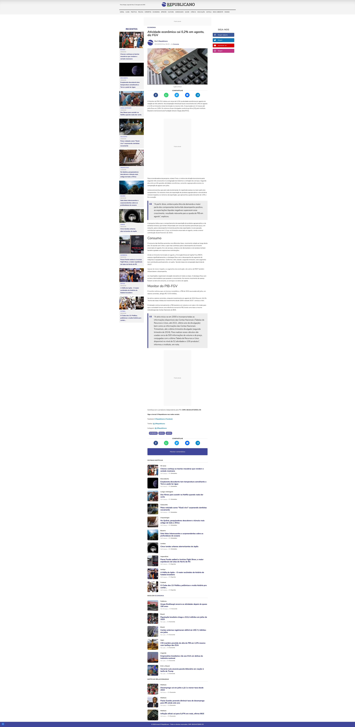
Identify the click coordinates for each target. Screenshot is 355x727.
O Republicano (162, 41)
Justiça (209, 12)
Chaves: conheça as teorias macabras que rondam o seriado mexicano (129, 56)
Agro (162, 640)
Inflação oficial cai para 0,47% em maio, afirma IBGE (182, 714)
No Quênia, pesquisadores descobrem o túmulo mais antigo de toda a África (129, 174)
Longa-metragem (125, 108)
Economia (156, 12)
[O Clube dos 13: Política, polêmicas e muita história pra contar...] (131, 303)
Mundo (227, 12)
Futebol (123, 311)
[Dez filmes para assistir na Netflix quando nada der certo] (131, 98)
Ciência (193, 12)
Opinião (164, 12)
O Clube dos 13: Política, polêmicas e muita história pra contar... (130, 318)
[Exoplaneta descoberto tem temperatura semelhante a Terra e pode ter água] (131, 69)
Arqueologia (124, 167)
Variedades (179, 12)
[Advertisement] (177, 146)
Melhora (163, 685)
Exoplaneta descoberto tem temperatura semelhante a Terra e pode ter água (130, 84)
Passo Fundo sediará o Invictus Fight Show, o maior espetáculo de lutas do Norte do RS (131, 262)
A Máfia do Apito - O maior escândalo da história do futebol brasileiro (129, 290)
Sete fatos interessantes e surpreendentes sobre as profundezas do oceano (129, 202)
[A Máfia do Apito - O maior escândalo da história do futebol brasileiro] (131, 275)
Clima (128, 12)
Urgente (163, 653)
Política (134, 12)
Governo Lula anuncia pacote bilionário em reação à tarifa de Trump (182, 670)
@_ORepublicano (159, 424)
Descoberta (124, 78)
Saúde (187, 12)
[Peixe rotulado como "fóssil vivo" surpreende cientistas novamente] (131, 127)
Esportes (148, 12)
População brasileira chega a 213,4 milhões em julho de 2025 (183, 618)
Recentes (131, 29)
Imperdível (123, 255)
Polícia (140, 12)
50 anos (122, 49)
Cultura (171, 12)
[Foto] (152, 470)
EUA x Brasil (165, 666)
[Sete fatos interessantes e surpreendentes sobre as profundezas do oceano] (131, 188)
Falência (163, 601)
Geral (122, 12)
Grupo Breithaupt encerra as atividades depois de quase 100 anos (183, 605)
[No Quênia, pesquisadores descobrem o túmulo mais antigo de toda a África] (131, 158)
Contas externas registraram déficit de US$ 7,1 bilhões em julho (183, 631)
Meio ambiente (218, 12)
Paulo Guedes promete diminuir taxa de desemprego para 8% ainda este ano (182, 702)
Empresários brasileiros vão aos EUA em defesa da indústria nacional (181, 657)
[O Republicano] (150, 43)
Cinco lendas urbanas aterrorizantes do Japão (128, 230)
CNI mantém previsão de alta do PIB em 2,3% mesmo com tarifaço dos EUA (182, 644)
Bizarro (122, 196)
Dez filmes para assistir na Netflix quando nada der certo (130, 113)
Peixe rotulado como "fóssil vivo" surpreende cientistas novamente (130, 143)
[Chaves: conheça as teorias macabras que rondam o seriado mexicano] (131, 40)
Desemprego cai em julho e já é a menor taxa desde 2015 (181, 689)
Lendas (122, 224)
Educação (201, 12)
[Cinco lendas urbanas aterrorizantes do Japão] (131, 216)
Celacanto (123, 136)
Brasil (162, 614)
